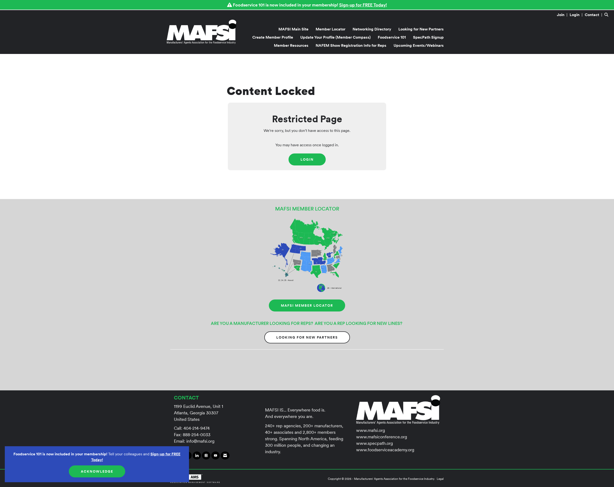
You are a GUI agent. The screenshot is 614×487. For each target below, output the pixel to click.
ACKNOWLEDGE (97, 471)
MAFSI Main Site (293, 29)
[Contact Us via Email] (225, 456)
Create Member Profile (272, 37)
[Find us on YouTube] (215, 456)
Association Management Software (195, 482)
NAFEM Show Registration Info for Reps (351, 45)
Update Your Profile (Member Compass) (335, 37)
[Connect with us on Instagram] (206, 456)
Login (307, 159)
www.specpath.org (374, 443)
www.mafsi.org (370, 430)
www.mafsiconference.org (381, 437)
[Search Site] (607, 14)
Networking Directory (372, 29)
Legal (440, 479)
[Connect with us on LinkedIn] (197, 456)
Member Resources (291, 45)
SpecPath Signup (428, 37)
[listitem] (563, 14)
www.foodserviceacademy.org (385, 449)
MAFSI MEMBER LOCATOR (307, 305)
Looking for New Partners (421, 29)
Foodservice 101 (392, 37)
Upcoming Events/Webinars (419, 45)
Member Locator (330, 29)
